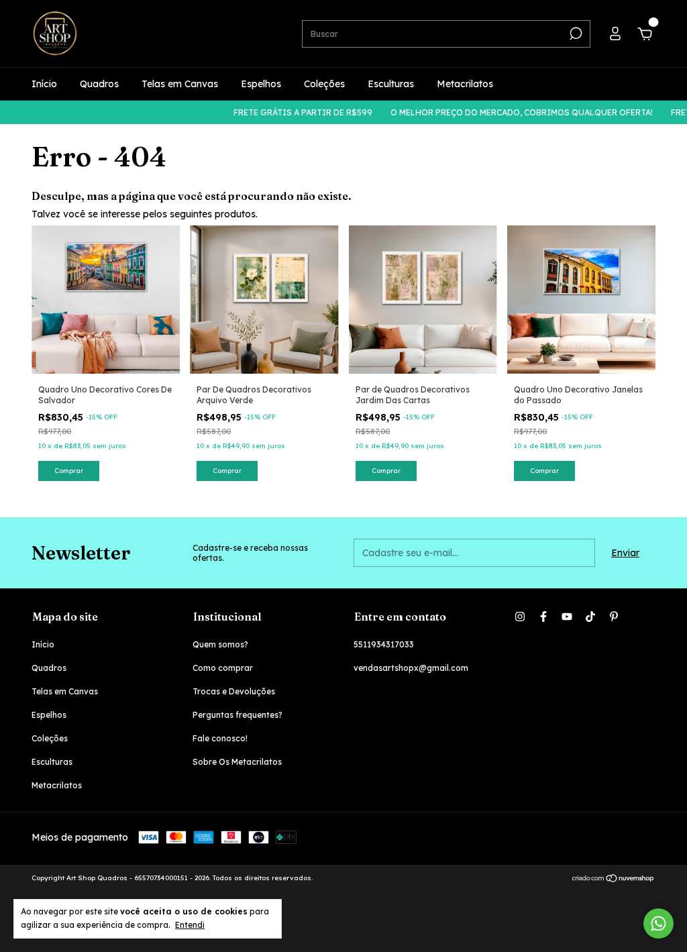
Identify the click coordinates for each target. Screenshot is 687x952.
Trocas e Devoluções (234, 691)
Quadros (99, 84)
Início (44, 84)
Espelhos (261, 84)
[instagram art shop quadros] (520, 616)
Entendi (190, 925)
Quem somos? (220, 644)
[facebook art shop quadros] (543, 616)
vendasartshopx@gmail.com (411, 668)
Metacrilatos (465, 84)
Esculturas (391, 84)
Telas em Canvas (180, 84)
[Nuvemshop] (613, 880)
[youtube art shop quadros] (567, 616)
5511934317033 (384, 644)
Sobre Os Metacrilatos (237, 762)
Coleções (324, 84)
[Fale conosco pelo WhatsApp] (658, 923)
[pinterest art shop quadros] (614, 616)
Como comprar (223, 668)
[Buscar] (574, 33)
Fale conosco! (220, 738)
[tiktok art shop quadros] (590, 616)
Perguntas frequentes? (237, 715)
